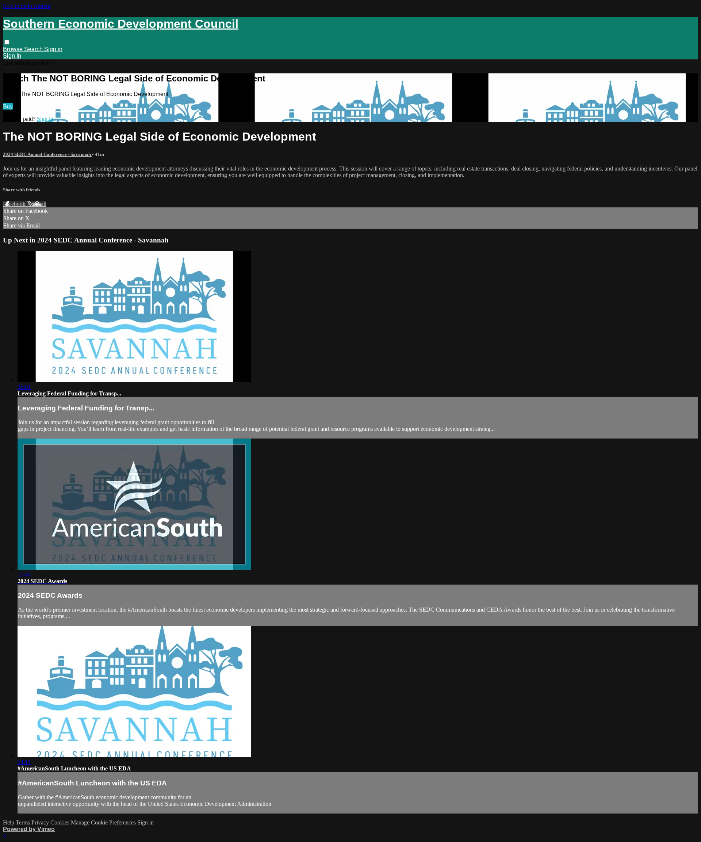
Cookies (60, 822)
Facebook (15, 204)
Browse (13, 49)
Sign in (53, 49)
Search (34, 49)
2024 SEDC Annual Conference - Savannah (47, 154)
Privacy (40, 822)
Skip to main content (26, 6)
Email (39, 204)
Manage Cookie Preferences (104, 822)
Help (9, 822)
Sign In (12, 56)
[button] (6, 42)
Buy (8, 106)
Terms (23, 822)
